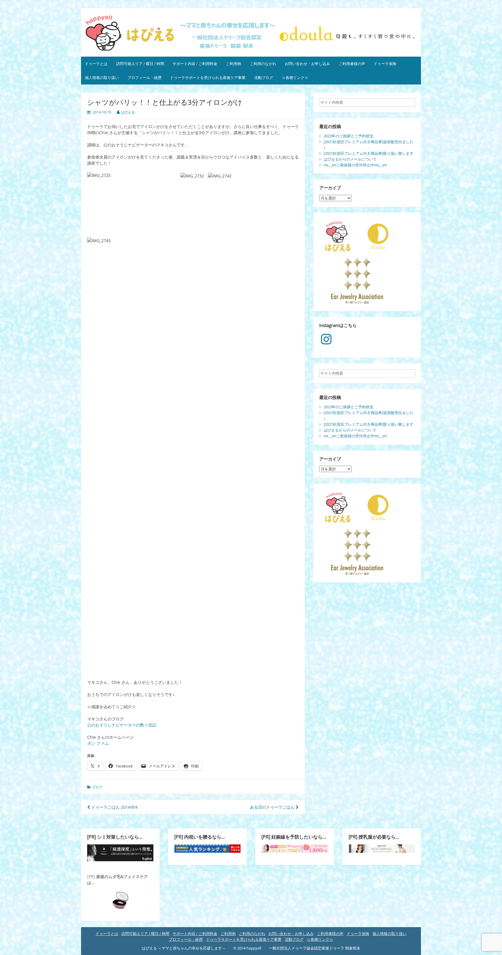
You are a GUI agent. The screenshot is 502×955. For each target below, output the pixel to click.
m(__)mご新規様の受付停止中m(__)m (355, 165)
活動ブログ (263, 77)
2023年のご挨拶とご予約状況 (348, 136)
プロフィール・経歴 (145, 77)
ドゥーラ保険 (385, 63)
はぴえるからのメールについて (350, 159)
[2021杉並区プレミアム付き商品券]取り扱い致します (368, 153)
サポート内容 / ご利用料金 (195, 63)
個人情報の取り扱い (102, 77)
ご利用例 (233, 63)
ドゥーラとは (96, 63)
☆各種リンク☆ (295, 77)
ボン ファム (98, 743)
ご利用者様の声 (352, 63)
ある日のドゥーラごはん (273, 807)
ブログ (97, 787)
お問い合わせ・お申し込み (307, 63)
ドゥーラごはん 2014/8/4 (114, 807)
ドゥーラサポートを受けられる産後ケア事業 (207, 77)
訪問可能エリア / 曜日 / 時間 (140, 63)
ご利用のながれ (263, 63)
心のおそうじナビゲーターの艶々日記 (121, 725)
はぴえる (128, 112)
